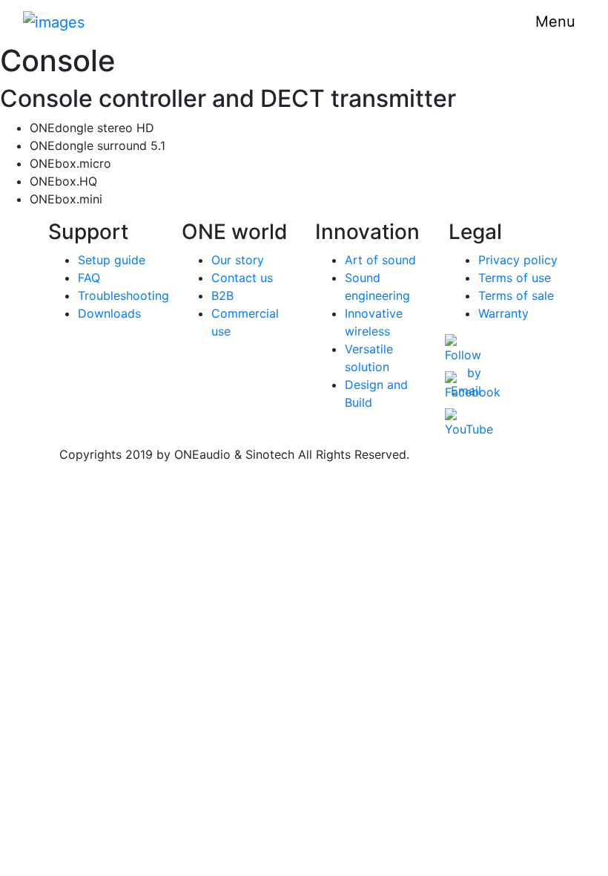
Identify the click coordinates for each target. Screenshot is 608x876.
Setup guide (111, 259)
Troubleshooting (123, 295)
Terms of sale (516, 295)
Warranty (503, 313)
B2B (222, 295)
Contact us (242, 277)
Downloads (109, 313)
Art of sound (380, 259)
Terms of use (514, 277)
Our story (237, 259)
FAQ (89, 277)
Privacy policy (518, 259)
